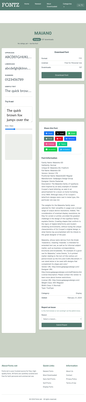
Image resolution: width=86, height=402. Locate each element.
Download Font (61, 75)
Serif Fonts (47, 383)
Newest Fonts (48, 371)
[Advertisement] (43, 16)
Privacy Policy (71, 379)
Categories (67, 4)
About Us (69, 371)
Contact (69, 375)
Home (26, 4)
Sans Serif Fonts (49, 379)
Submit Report (61, 325)
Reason (44, 315)
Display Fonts (48, 387)
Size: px (9, 126)
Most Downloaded (52, 5)
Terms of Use (71, 383)
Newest (38, 4)
